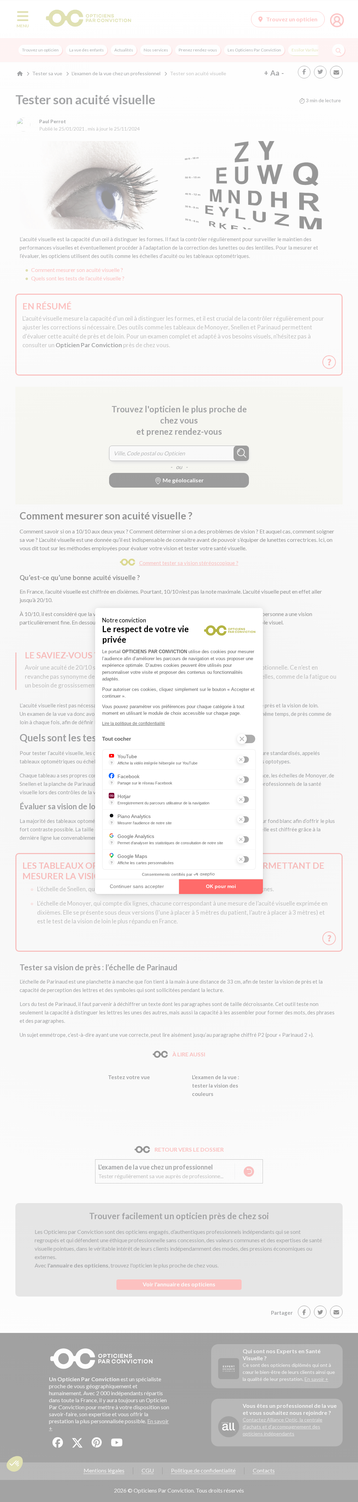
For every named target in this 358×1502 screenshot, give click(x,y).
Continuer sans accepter (137, 886)
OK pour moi (221, 886)
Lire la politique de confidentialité (133, 723)
